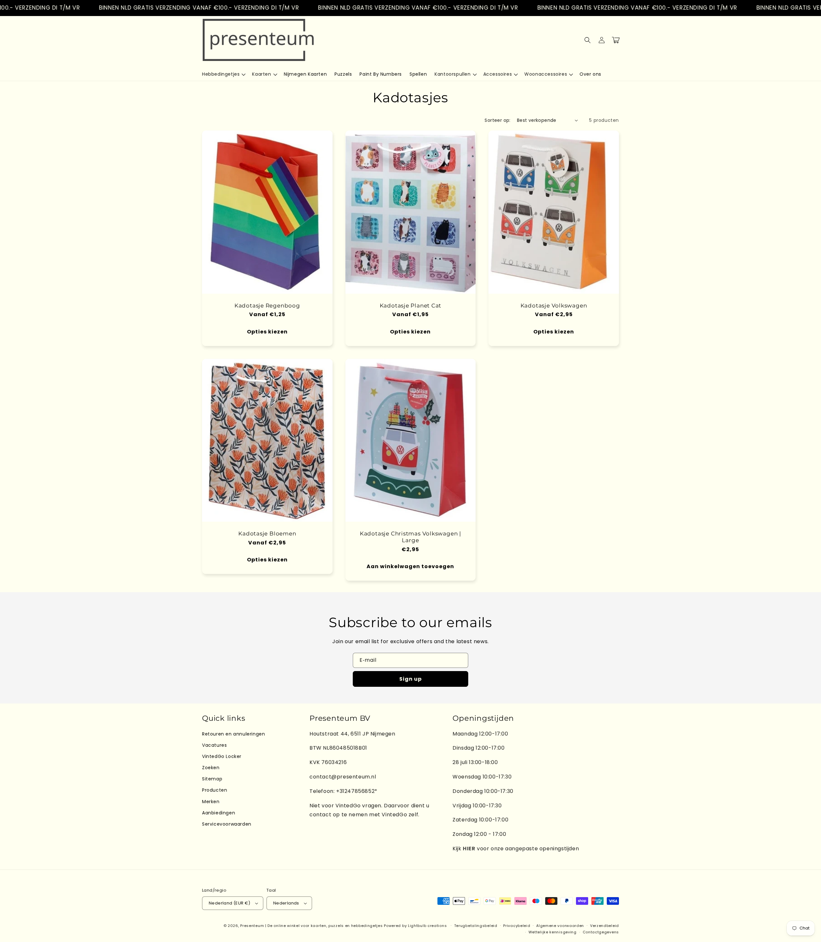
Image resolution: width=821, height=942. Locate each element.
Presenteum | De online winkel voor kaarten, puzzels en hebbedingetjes (311, 925)
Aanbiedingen (218, 813)
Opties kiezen (267, 331)
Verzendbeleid (604, 925)
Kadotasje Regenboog (267, 305)
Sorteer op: (497, 120)
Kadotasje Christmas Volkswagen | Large (410, 536)
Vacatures (214, 745)
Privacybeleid (516, 925)
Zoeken (211, 767)
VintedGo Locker (221, 756)
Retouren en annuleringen (233, 734)
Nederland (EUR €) (229, 903)
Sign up (410, 679)
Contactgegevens (601, 932)
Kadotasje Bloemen (267, 533)
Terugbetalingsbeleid (475, 925)
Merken (211, 801)
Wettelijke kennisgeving (553, 932)
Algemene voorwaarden (560, 925)
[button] (223, 74)
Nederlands (286, 903)
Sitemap (212, 779)
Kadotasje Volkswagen (554, 305)
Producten (214, 790)
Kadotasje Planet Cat (411, 305)
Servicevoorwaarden (226, 824)
